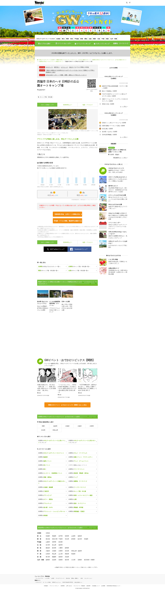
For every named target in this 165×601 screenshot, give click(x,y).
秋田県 (67, 536)
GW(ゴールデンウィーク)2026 (45, 39)
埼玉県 (67, 539)
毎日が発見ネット (78, 582)
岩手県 (61, 536)
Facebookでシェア (81, 249)
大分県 (73, 560)
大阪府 (80, 426)
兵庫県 (40, 89)
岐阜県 (54, 548)
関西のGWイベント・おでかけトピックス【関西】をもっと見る (67, 405)
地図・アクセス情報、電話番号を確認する (68, 221)
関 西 (39, 551)
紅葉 (82, 578)
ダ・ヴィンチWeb (47, 582)
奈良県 (43, 430)
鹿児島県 (86, 560)
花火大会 (68, 578)
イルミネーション (88, 578)
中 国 (39, 554)
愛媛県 (54, 557)
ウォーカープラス (39, 578)
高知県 (67, 557)
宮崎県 (80, 560)
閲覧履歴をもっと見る (120, 157)
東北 (63, 39)
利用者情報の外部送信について (113, 585)
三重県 (61, 548)
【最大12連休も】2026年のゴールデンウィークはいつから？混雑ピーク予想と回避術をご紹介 (70, 71)
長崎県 (61, 560)
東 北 (39, 536)
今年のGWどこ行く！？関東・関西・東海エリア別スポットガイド (66, 75)
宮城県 (48, 536)
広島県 (48, 554)
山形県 (73, 536)
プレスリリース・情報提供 (79, 585)
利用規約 (46, 585)
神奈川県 (54, 539)
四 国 (39, 557)
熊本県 (67, 560)
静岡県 (67, 548)
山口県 (61, 554)
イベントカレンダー (64, 43)
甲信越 (77, 39)
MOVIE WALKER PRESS (68, 582)
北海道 (58, 39)
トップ (47, 105)
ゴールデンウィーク (60, 578)
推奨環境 (63, 585)
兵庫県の (51, 453)
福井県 (61, 545)
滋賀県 (55, 426)
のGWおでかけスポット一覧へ (49, 266)
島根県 (73, 554)
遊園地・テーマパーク (120, 43)
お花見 (52, 578)
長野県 (54, 542)
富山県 (54, 545)
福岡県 (48, 560)
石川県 (48, 545)
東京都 (48, 539)
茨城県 (86, 539)
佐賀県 (54, 560)
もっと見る (123, 106)
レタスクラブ (38, 582)
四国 (107, 39)
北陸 (90, 39)
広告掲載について (96, 585)
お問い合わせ (69, 585)
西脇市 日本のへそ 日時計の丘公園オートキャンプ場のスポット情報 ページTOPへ (76, 567)
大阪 (98, 39)
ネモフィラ (49, 67)
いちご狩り (47, 578)
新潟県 (61, 542)
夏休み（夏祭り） (75, 578)
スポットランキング (102, 43)
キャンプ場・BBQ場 (46, 97)
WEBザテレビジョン (56, 582)
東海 (81, 39)
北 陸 (39, 545)
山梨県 (48, 542)
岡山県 (54, 554)
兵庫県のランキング (51, 441)
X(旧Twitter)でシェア (57, 249)
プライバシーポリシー (54, 585)
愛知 (86, 39)
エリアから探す (45, 43)
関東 (67, 39)
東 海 (39, 548)
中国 (103, 39)
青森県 (54, 536)
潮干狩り (57, 67)
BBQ (70, 67)
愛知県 (48, 548)
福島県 (80, 536)
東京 (71, 39)
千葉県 (61, 539)
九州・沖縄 (113, 39)
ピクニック (64, 67)
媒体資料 (88, 585)
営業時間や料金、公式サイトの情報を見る (67, 214)
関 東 (39, 539)
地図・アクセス (87, 105)
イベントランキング (83, 43)
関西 (94, 39)
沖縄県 (93, 560)
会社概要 (103, 585)
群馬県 (73, 539)
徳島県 (61, 557)
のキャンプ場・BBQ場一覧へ (79, 266)
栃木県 (80, 539)
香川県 (48, 557)
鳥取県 (67, 554)
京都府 (67, 426)
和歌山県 (55, 430)
